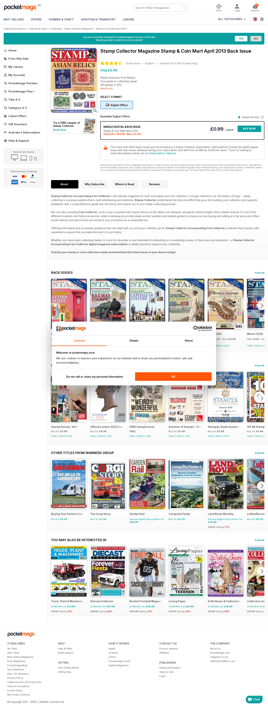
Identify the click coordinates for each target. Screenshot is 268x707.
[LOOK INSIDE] (74, 111)
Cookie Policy (15, 690)
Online (112, 656)
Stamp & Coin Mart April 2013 (111, 28)
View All (259, 272)
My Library (15, 67)
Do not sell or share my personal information (94, 376)
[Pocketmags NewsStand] (22, 7)
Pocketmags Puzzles (22, 83)
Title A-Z (14, 99)
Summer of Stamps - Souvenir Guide (185, 426)
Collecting (55, 28)
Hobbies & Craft (61, 19)
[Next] (261, 305)
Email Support (65, 652)
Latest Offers (17, 116)
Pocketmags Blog (17, 665)
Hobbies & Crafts (38, 28)
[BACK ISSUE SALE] (225, 328)
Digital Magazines (119, 665)
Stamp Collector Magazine (78, 28)
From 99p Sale (18, 58)
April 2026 (215, 333)
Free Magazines (16, 661)
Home (12, 50)
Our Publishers (15, 669)
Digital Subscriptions (15, 28)
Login (162, 676)
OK (173, 376)
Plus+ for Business (18, 673)
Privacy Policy (15, 677)
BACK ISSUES (62, 272)
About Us (215, 648)
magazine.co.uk (219, 656)
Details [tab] (134, 340)
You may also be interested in (78, 540)
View (250, 345)
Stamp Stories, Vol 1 (64, 426)
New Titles (13, 652)
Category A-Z (17, 108)
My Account (16, 75)
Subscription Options (162, 153)
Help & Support (18, 140)
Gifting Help (64, 671)
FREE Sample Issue (141, 426)
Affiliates (164, 652)
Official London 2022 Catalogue (107, 426)
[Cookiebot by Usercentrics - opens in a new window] (196, 328)
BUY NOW (249, 128)
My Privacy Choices (18, 694)
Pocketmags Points (119, 661)
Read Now (59, 129)
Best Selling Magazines (20, 656)
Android (113, 652)
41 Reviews (133, 63)
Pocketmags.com (220, 652)
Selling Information (169, 667)
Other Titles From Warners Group (82, 453)
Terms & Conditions (18, 686)
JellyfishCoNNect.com (222, 661)
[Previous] (53, 305)
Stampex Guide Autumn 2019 (225, 426)
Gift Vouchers (17, 124)
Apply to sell (166, 671)
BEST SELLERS (14, 19)
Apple (112, 648)
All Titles (12, 648)
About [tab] (189, 340)
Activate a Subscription (24, 132)
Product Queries (168, 648)
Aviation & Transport (98, 19)
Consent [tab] (79, 340)
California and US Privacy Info (24, 682)
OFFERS (36, 19)
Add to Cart (222, 345)
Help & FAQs (65, 648)
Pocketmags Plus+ (21, 91)
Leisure (128, 19)
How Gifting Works (68, 667)
